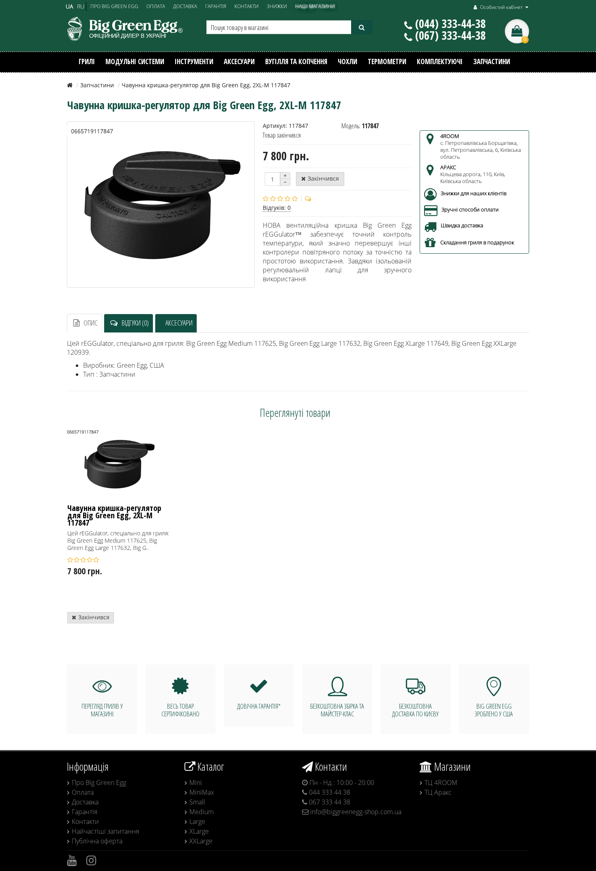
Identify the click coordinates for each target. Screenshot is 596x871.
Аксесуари (239, 61)
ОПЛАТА (155, 6)
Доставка (85, 802)
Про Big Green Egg (99, 782)
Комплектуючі (440, 61)
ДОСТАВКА (185, 6)
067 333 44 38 (328, 802)
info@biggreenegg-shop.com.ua (355, 811)
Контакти (85, 821)
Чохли (347, 61)
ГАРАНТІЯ (215, 6)
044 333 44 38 (328, 792)
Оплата (83, 792)
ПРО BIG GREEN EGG (114, 6)
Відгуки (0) (135, 323)
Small (197, 802)
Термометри (387, 61)
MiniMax (201, 792)
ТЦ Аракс (438, 792)
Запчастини (491, 61)
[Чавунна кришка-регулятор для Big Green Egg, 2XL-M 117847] (161, 204)
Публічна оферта (97, 841)
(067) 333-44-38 (450, 35)
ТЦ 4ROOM (440, 782)
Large (197, 821)
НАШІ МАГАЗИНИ (315, 6)
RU (80, 6)
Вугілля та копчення (296, 61)
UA (69, 6)
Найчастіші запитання (105, 831)
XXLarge (200, 841)
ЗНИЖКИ (277, 6)
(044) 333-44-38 (450, 23)
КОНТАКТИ (246, 6)
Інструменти (194, 61)
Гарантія (84, 811)
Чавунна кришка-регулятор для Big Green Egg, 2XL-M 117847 (114, 515)
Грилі (87, 61)
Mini (195, 782)
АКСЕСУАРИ (179, 323)
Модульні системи (134, 61)
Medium (201, 811)
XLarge (199, 831)
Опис (91, 323)
